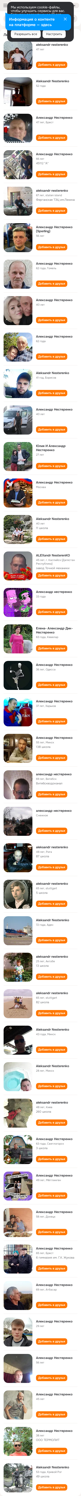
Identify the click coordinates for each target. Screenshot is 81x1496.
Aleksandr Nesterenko (52, 81)
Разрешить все (25, 34)
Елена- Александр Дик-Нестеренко (54, 630)
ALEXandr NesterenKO (53, 555)
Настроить (54, 34)
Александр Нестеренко (54, 118)
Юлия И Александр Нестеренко (51, 448)
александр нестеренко (54, 774)
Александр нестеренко (54, 592)
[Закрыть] (65, 19)
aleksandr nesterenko (52, 45)
